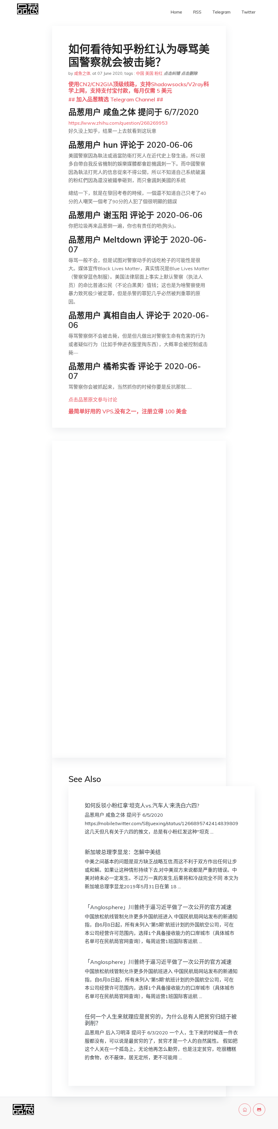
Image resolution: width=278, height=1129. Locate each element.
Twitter (248, 12)
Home (176, 12)
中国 (140, 73)
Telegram (221, 12)
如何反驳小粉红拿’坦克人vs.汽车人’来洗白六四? (142, 805)
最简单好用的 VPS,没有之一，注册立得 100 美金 (127, 411)
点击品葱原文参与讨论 (92, 400)
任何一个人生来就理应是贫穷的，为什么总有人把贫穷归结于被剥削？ (161, 1020)
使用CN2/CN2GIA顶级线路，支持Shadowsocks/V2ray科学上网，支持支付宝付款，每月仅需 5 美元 (138, 87)
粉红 (158, 73)
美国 (149, 73)
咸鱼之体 (82, 73)
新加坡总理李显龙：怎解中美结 (123, 852)
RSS (197, 12)
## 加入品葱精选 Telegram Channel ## (115, 99)
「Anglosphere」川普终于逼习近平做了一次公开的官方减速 (158, 907)
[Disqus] (139, 531)
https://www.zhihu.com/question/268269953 (118, 123)
